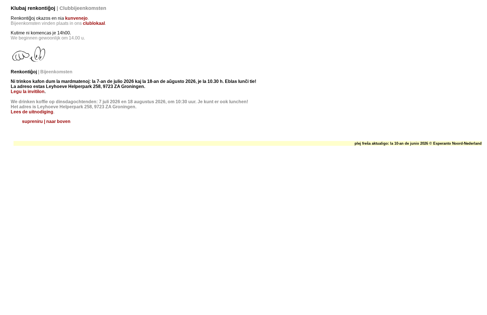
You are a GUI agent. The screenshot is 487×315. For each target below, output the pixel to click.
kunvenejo (76, 18)
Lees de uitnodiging (32, 111)
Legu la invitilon (28, 91)
